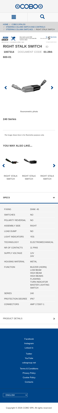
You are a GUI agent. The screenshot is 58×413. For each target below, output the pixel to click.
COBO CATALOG (18, 24)
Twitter (29, 354)
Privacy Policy (29, 373)
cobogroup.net (29, 362)
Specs (6, 197)
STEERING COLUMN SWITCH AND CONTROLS (25, 27)
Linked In (29, 348)
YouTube (29, 358)
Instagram (29, 343)
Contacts (29, 382)
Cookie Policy (29, 377)
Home (5, 24)
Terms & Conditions (29, 368)
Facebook (29, 339)
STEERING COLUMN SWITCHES (19, 29)
